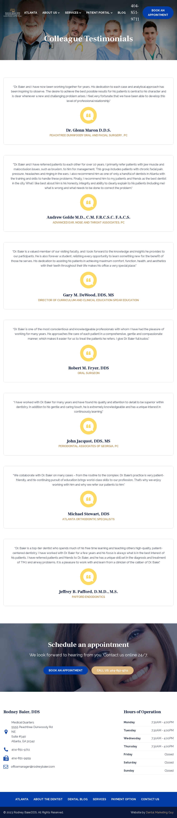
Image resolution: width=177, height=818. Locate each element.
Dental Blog (78, 799)
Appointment (158, 13)
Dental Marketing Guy (160, 812)
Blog (122, 12)
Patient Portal (98, 12)
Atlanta (30, 12)
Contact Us (150, 799)
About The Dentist (48, 799)
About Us (49, 12)
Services (71, 12)
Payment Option (123, 799)
